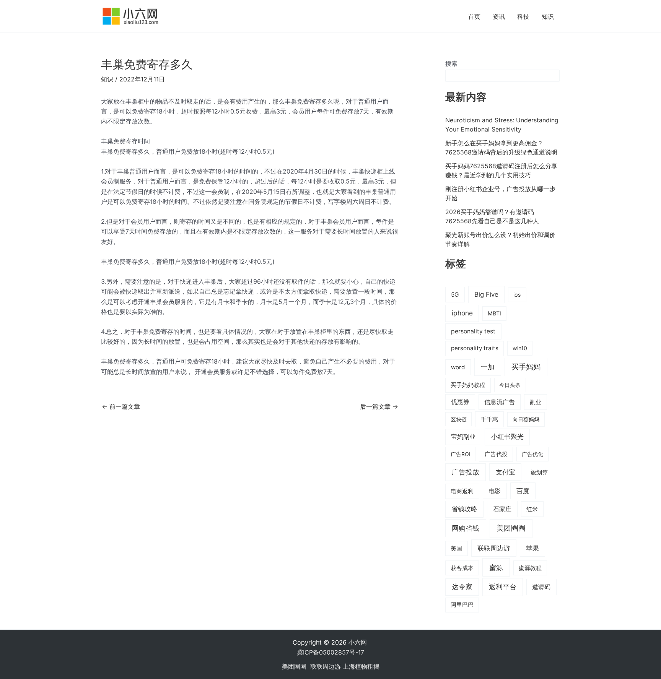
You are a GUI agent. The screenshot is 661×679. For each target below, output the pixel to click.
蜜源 (496, 567)
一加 (488, 366)
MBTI (494, 313)
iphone (462, 313)
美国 (456, 548)
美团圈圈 (511, 528)
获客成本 (462, 568)
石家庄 (502, 509)
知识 (548, 16)
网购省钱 (465, 528)
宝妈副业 (463, 436)
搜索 (451, 63)
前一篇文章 (121, 406)
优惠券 (460, 402)
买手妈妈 (526, 366)
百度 (522, 491)
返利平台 (502, 587)
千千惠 (489, 419)
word (458, 367)
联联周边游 (493, 548)
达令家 (462, 587)
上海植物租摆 (361, 666)
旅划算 (539, 472)
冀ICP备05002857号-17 (330, 652)
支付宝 (505, 472)
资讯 (499, 16)
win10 (520, 348)
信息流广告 (499, 402)
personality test (473, 331)
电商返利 (462, 491)
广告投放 (465, 472)
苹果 (532, 548)
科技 (523, 16)
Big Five (486, 294)
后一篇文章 (379, 406)
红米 (532, 509)
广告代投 (496, 454)
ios (517, 294)
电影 (494, 491)
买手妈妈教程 (468, 385)
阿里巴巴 (462, 604)
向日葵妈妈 (526, 419)
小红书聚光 (507, 436)
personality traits (474, 348)
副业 (535, 402)
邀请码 (541, 587)
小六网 (358, 642)
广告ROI (461, 454)
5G (455, 294)
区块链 (459, 419)
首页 (474, 16)
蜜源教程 (530, 568)
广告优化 (532, 454)
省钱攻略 (464, 509)
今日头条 (510, 385)
